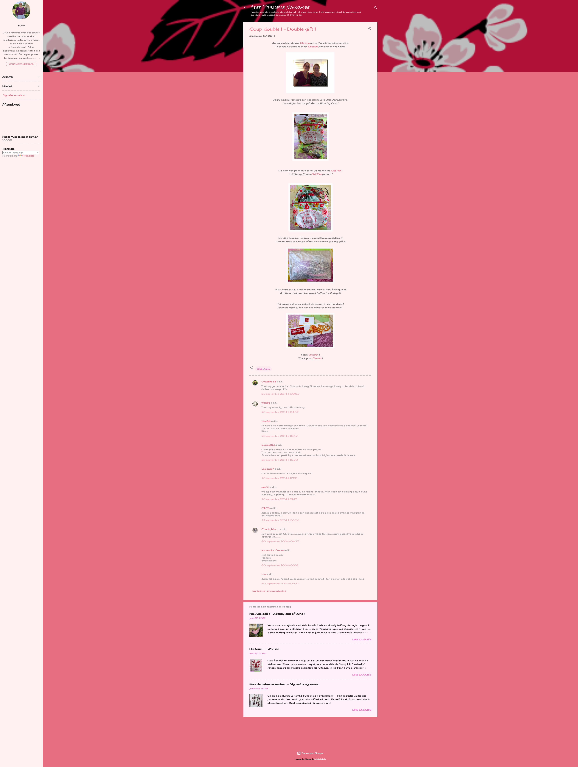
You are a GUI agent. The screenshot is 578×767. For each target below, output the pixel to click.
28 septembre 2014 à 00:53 (280, 393)
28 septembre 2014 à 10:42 (279, 436)
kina (263, 574)
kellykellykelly (320, 759)
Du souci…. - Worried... (265, 649)
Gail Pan (336, 170)
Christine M (268, 381)
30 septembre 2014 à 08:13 (279, 565)
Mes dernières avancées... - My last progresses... (284, 684)
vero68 (265, 420)
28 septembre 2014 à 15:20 (279, 459)
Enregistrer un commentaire (269, 590)
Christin (305, 43)
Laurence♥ (267, 468)
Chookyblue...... (270, 529)
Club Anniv (263, 368)
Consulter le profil (21, 64)
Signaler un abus (13, 95)
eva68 (265, 487)
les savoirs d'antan (272, 550)
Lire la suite (361, 639)
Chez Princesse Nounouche (280, 7)
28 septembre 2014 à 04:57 (279, 412)
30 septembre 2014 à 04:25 (280, 541)
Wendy (265, 402)
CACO (265, 508)
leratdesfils (268, 444)
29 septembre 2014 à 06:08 (280, 520)
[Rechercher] (375, 8)
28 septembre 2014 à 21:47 (279, 499)
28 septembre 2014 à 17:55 (279, 478)
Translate (28, 155)
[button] (369, 28)
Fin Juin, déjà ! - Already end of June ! (277, 613)
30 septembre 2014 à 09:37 (280, 583)
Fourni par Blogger (312, 753)
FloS (21, 25)
